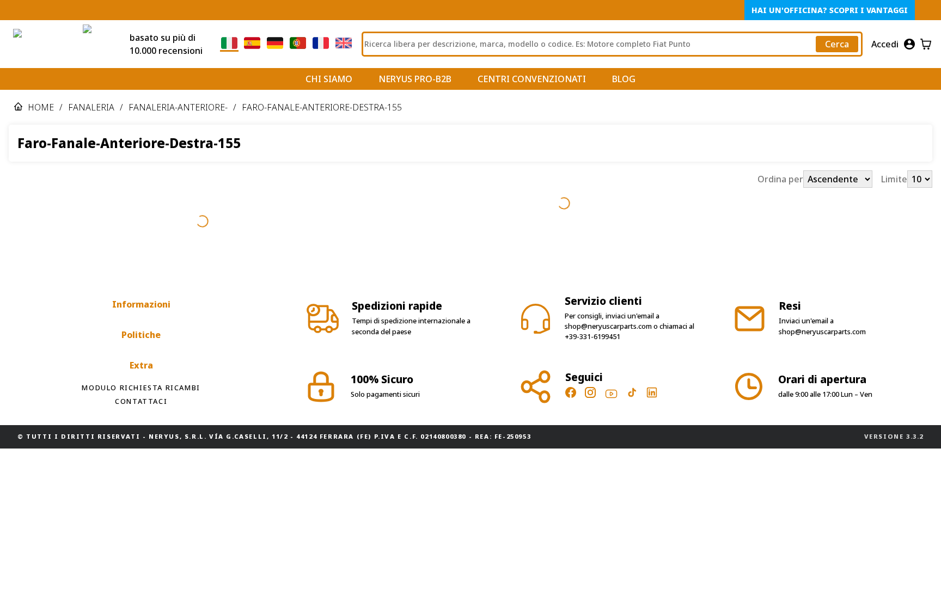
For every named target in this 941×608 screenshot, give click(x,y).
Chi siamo (328, 79)
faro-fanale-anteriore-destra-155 (322, 107)
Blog (624, 79)
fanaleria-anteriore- (178, 107)
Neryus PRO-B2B (414, 79)
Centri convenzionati (532, 79)
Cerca (837, 44)
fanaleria (91, 107)
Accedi (885, 44)
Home (41, 107)
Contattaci (141, 369)
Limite (894, 179)
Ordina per (780, 179)
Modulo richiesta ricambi (141, 356)
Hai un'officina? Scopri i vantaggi (829, 10)
